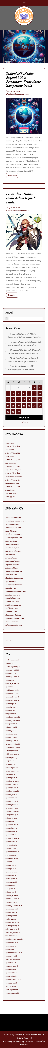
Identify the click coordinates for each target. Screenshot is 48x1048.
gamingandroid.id (13, 734)
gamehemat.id (11, 858)
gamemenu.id (11, 872)
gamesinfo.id (11, 687)
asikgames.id (11, 862)
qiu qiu (8, 640)
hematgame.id (11, 895)
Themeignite (29, 1041)
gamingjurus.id (11, 788)
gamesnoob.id (11, 942)
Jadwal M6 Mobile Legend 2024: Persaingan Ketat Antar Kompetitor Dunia (23, 80)
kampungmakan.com (13, 538)
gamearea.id (10, 885)
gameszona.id (11, 841)
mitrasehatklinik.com (13, 585)
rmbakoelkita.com (12, 544)
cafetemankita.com (13, 561)
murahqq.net (10, 463)
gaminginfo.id (11, 778)
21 (8, 406)
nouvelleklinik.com (12, 598)
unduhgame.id (11, 990)
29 (13, 412)
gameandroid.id (12, 670)
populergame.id (12, 993)
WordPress (24, 1045)
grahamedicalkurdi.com (14, 618)
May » (25, 422)
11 (29, 394)
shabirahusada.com (13, 605)
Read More (12, 175)
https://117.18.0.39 (12, 453)
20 (40, 400)
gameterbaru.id (12, 707)
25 (29, 406)
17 (24, 400)
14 (8, 400)
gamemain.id (11, 865)
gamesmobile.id (12, 693)
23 (19, 406)
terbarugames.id (12, 771)
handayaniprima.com (13, 534)
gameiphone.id (11, 673)
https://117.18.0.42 (12, 460)
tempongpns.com (12, 524)
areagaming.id (11, 815)
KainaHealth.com (12, 601)
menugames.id (11, 848)
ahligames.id (10, 855)
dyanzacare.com (11, 622)
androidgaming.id (13, 667)
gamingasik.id (11, 794)
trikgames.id (10, 714)
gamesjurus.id (11, 828)
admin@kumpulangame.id (18, 94)
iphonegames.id (12, 677)
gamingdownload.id (13, 905)
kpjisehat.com (10, 581)
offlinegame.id (11, 751)
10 (24, 394)
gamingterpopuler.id (14, 939)
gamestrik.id (10, 710)
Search (9, 312)
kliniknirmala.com (12, 595)
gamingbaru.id (11, 909)
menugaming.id (12, 811)
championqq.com (12, 483)
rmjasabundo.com (12, 564)
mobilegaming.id (12, 747)
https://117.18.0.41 (12, 466)
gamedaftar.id (11, 973)
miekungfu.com (11, 558)
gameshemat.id (12, 852)
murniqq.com (10, 493)
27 (40, 406)
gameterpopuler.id (13, 979)
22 (13, 406)
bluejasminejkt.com (13, 551)
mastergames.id (12, 899)
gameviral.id (10, 969)
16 (18, 400)
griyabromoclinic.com (13, 625)
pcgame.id (9, 761)
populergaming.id (13, 932)
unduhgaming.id (12, 919)
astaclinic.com (11, 612)
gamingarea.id (11, 801)
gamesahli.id (10, 835)
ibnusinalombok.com (13, 615)
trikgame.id (10, 663)
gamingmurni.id (12, 784)
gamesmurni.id (11, 825)
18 (29, 400)
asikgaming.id (11, 818)
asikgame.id (10, 892)
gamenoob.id (11, 956)
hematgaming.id (12, 838)
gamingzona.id (11, 804)
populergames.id (12, 959)
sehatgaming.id (12, 929)
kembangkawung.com (13, 571)
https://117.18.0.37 (12, 480)
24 (24, 406)
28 (8, 412)
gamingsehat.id (12, 922)
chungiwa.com (11, 575)
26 (34, 406)
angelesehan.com (12, 548)
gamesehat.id (11, 976)
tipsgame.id (10, 774)
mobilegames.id (12, 690)
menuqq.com (10, 497)
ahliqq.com (9, 449)
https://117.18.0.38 (12, 473)
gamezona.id (10, 875)
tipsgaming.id (11, 724)
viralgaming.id (11, 936)
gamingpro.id (11, 916)
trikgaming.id (11, 727)
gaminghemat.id (12, 781)
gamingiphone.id (12, 717)
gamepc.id (9, 680)
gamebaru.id (10, 963)
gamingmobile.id (12, 720)
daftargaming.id (12, 926)
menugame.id (11, 902)
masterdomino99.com (13, 476)
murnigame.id (11, 879)
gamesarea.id (11, 882)
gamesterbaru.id (12, 700)
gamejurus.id (11, 868)
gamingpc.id (10, 730)
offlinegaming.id (12, 754)
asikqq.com (9, 443)
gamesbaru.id (11, 949)
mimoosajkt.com (11, 568)
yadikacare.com (11, 608)
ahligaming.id (11, 845)
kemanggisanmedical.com (15, 591)
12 (34, 394)
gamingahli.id (11, 798)
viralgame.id (10, 986)
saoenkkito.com (11, 531)
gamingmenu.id (12, 791)
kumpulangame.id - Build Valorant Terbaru (27, 1034)
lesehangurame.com (13, 517)
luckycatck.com (11, 541)
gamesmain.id (11, 831)
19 (34, 400)
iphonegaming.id (12, 744)
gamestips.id (10, 704)
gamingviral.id (11, 912)
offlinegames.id (12, 683)
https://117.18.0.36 (12, 446)
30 (19, 412)
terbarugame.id (12, 767)
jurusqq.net (10, 456)
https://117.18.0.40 (12, 486)
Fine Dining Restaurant (12, 1041)
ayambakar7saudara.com (15, 521)
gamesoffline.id (12, 697)
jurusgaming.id (11, 808)
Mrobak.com (10, 554)
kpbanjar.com (10, 588)
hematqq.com (10, 490)
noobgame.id (11, 983)
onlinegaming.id (12, 757)
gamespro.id (10, 946)
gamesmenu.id (11, 821)
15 (13, 400)
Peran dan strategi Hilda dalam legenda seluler (21, 198)
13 (40, 394)
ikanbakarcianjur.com (14, 578)
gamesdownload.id (13, 953)
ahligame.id (10, 889)
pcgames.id (10, 764)
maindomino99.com (13, 470)
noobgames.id (11, 966)
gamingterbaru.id (12, 737)
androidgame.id (12, 660)
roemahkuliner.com (13, 527)
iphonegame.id (11, 741)
